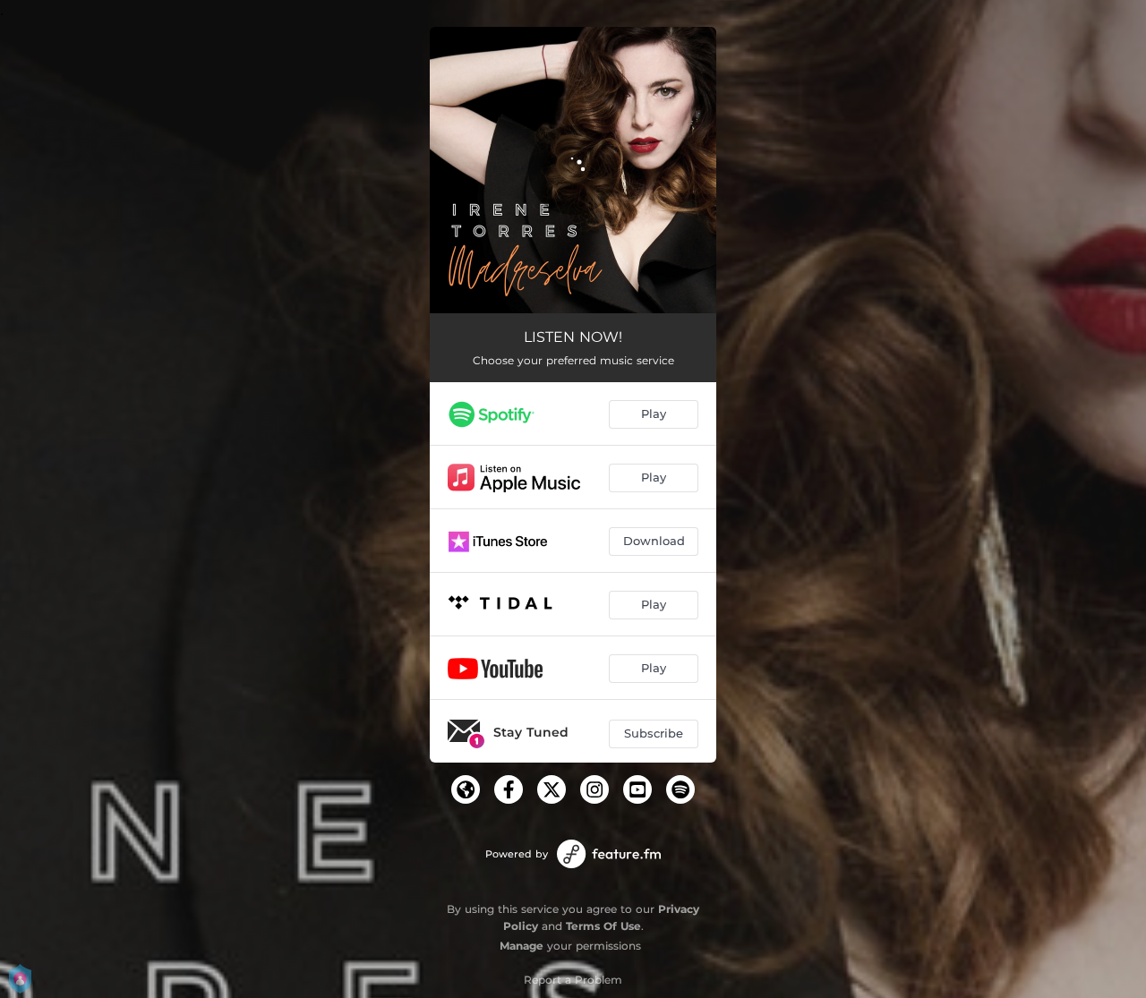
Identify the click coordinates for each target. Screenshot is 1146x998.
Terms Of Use (603, 926)
